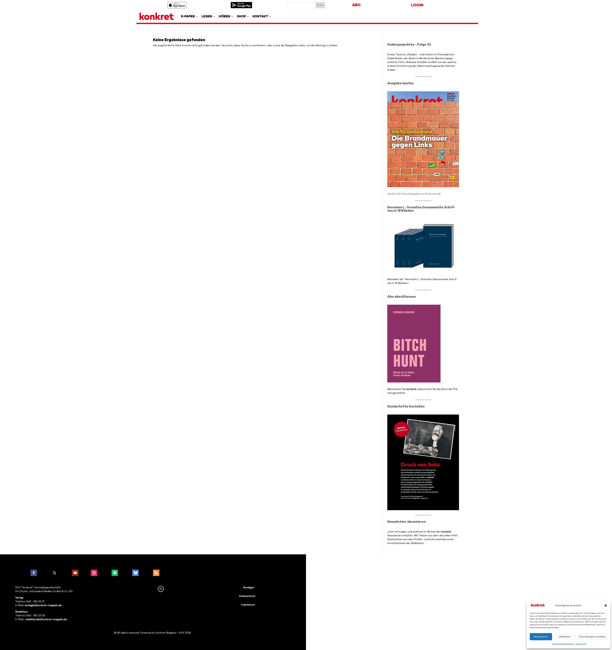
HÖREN (224, 16)
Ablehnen (564, 636)
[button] (605, 605)
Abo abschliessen (401, 296)
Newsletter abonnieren (406, 521)
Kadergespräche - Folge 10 (409, 44)
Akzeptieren (541, 636)
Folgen (44, 573)
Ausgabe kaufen (400, 83)
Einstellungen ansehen (592, 636)
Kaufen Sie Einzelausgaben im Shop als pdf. (414, 194)
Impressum (581, 644)
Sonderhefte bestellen (406, 406)
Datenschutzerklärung (563, 644)
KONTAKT (260, 16)
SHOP (241, 16)
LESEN (206, 16)
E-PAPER (188, 16)
